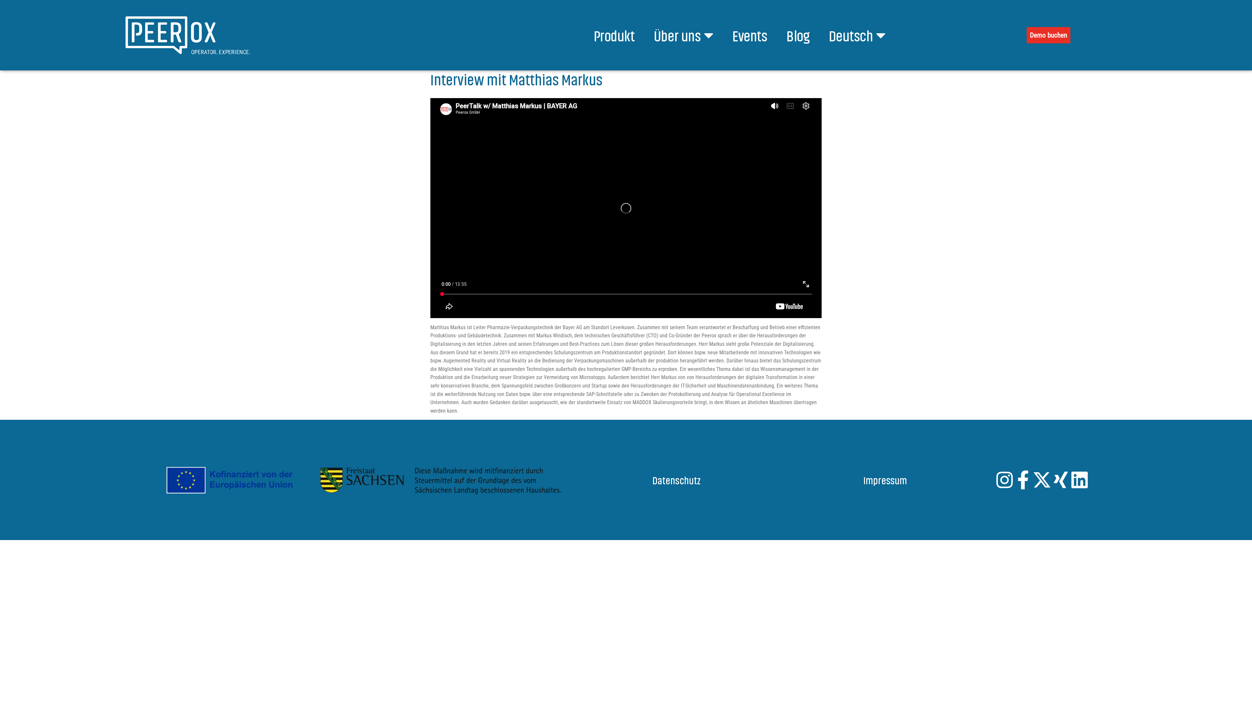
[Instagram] (1004, 480)
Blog (798, 35)
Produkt (614, 35)
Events (749, 35)
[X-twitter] (1042, 480)
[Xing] (1060, 480)
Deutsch (851, 35)
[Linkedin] (1079, 480)
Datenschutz (676, 480)
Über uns (677, 35)
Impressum (885, 480)
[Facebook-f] (1023, 480)
